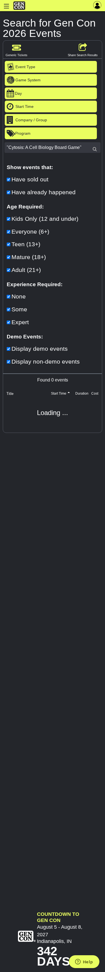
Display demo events (39, 348)
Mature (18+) (28, 257)
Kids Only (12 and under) (44, 218)
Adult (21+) (26, 270)
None (18, 296)
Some (19, 309)
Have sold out (29, 179)
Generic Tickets (16, 55)
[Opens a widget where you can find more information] (84, 962)
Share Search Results (83, 55)
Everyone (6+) (30, 231)
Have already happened (43, 192)
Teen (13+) (25, 244)
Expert (20, 322)
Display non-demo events (45, 361)
